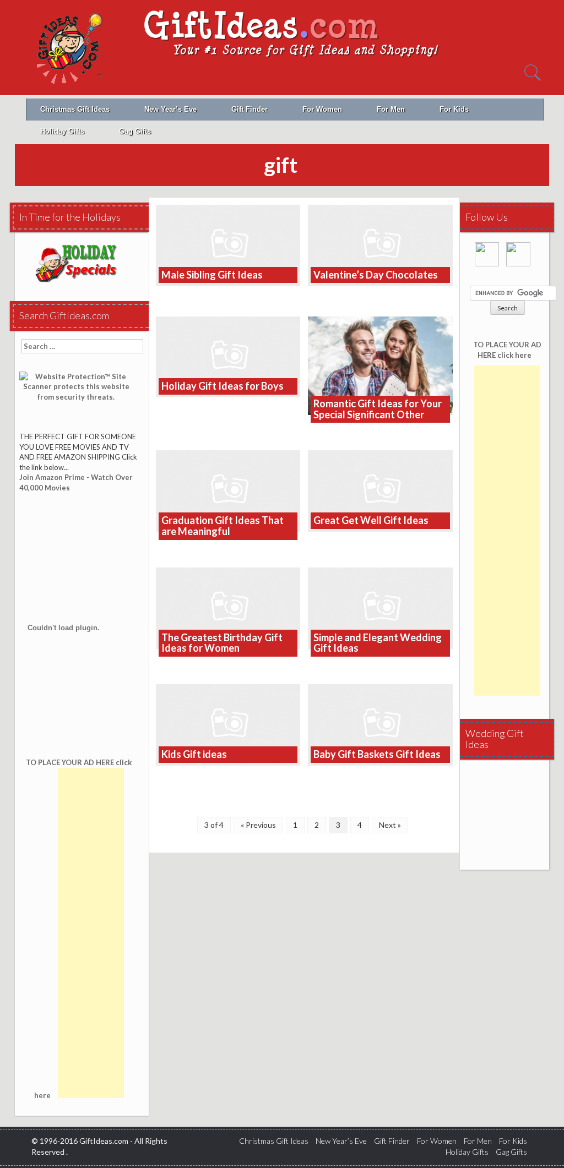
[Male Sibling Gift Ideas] (228, 244)
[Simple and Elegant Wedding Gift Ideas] (380, 607)
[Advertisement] (91, 933)
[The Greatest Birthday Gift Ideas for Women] (228, 607)
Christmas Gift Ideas (75, 109)
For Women (322, 109)
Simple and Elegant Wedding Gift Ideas (377, 642)
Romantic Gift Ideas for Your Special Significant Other (377, 409)
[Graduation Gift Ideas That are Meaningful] (228, 490)
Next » (390, 824)
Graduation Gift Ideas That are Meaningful (222, 525)
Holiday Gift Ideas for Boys (222, 386)
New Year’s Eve (170, 109)
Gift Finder (249, 109)
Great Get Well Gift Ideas (371, 520)
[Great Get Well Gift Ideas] (380, 490)
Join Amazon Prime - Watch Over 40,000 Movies (76, 482)
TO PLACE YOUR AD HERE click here (507, 349)
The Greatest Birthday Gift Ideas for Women (222, 642)
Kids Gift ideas (194, 754)
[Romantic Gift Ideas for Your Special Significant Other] (380, 364)
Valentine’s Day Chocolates (375, 275)
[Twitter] (521, 258)
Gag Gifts (135, 131)
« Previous (258, 824)
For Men (391, 109)
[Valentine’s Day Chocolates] (380, 244)
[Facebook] (490, 258)
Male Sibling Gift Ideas (212, 275)
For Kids (454, 109)
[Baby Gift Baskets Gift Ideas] (380, 724)
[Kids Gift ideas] (228, 724)
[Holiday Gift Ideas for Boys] (228, 356)
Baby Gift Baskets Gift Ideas (377, 754)
